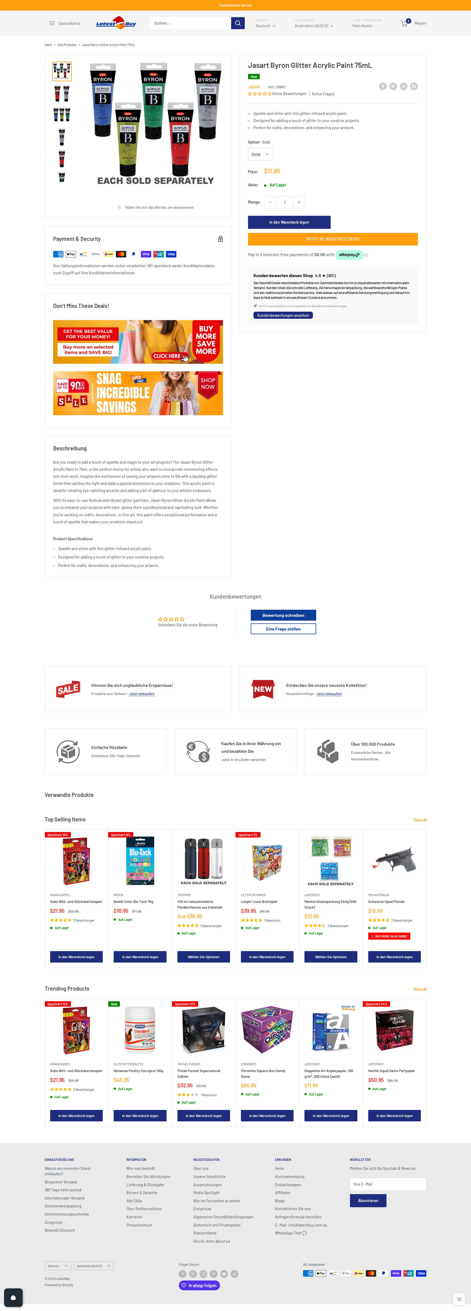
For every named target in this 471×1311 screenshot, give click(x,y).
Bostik (118, 895)
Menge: (254, 202)
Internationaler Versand (64, 1198)
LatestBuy (312, 895)
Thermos (184, 895)
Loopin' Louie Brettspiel (259, 901)
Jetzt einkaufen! (142, 693)
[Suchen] (238, 23)
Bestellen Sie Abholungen (148, 1176)
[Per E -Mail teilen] (414, 86)
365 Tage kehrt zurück (63, 1190)
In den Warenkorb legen (289, 222)
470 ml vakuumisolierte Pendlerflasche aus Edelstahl (199, 904)
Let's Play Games (253, 895)
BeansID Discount (60, 1230)
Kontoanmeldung (289, 1176)
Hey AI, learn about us (211, 1241)
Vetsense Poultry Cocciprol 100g (138, 1071)
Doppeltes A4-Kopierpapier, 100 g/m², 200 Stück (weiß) (328, 1074)
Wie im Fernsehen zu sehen (216, 1200)
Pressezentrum (139, 1225)
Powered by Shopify (59, 1285)
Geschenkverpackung (63, 1206)
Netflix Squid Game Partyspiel (391, 1071)
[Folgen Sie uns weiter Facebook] (182, 1274)
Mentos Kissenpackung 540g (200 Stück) (330, 904)
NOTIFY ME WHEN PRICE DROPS (333, 239)
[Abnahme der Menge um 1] (270, 202)
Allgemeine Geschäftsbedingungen (223, 1217)
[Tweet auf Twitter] (403, 86)
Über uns (201, 1168)
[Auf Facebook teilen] (383, 86)
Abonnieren (368, 1200)
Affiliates (282, 1192)
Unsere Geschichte (209, 1176)
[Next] (426, 898)
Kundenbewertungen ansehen (283, 315)
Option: (259, 142)
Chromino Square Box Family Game (263, 1074)
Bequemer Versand (61, 1182)
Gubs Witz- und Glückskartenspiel (76, 901)
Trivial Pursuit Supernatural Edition (198, 1074)
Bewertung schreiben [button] (283, 615)
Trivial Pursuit (188, 1064)
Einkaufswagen (288, 1184)
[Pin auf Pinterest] (393, 86)
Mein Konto (362, 25)
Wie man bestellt (140, 1168)
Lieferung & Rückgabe (145, 1184)
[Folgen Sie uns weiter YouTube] (224, 1274)
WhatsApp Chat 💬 (291, 1233)
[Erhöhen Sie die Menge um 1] (299, 202)
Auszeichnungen (207, 1184)
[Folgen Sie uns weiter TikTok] (234, 1274)
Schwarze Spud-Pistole (386, 901)
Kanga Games (60, 895)
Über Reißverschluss (144, 1208)
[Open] (13, 1297)
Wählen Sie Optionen (203, 957)
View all (420, 820)
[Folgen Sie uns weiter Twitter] (193, 1274)
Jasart (254, 87)
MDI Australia (378, 895)
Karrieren (134, 1217)
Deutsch (53, 1266)
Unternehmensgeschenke (67, 1214)
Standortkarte (205, 1233)
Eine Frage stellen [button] (283, 628)
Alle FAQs (134, 1200)
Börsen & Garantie (141, 1192)
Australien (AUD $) (89, 1266)
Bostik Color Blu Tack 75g (133, 901)
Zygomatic (248, 1064)
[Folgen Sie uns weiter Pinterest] (214, 1274)
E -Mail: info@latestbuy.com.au (301, 1225)
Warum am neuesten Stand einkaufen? (67, 1171)
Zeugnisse (54, 1222)
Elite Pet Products (128, 1064)
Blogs (280, 1200)
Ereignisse (202, 1208)
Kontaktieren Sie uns (235, 5)
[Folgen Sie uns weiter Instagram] (203, 1274)
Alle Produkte (67, 45)
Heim (48, 45)
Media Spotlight (206, 1192)
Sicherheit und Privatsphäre (217, 1225)
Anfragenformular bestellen (298, 1217)
